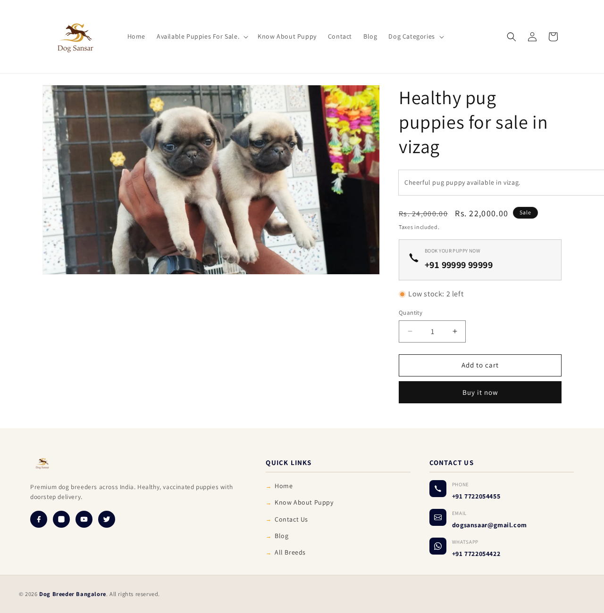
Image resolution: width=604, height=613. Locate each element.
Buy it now (480, 392)
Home (284, 486)
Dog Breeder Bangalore (72, 594)
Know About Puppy (304, 502)
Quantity (410, 313)
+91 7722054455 (476, 496)
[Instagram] (61, 519)
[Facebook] (38, 519)
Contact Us (291, 519)
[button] (201, 36)
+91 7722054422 (476, 553)
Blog (281, 535)
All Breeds (290, 552)
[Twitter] (106, 519)
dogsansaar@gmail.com (489, 525)
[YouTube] (84, 519)
